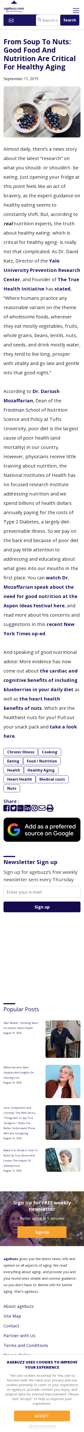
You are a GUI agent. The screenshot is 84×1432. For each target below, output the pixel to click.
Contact (11, 1326)
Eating (13, 761)
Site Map (12, 1316)
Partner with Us (19, 1335)
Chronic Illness (20, 752)
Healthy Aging (41, 770)
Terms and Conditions (26, 1345)
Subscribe (23, 20)
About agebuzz (19, 1306)
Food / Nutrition (42, 761)
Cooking (49, 752)
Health (13, 770)
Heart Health (19, 779)
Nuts (11, 788)
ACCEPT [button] (42, 1415)
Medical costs (52, 779)
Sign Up (42, 1232)
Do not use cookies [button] (42, 1426)
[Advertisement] (39, 953)
